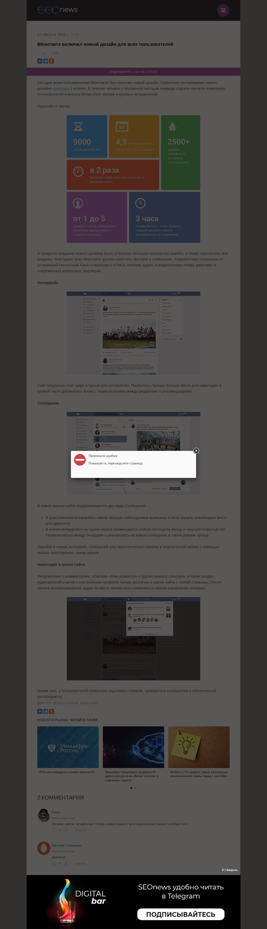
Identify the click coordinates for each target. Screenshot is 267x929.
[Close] (196, 451)
